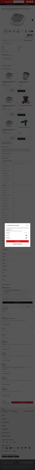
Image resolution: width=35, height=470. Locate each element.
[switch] (26, 235)
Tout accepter (17, 241)
